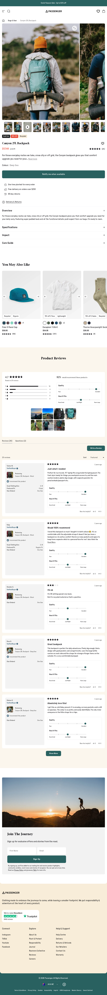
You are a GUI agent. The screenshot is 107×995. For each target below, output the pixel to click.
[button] (97, 149)
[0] (98, 11)
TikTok (4, 939)
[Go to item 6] (56, 127)
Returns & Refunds (63, 943)
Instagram (6, 935)
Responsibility (35, 943)
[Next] (38, 296)
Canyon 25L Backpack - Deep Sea (25, 651)
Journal (32, 947)
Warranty (60, 955)
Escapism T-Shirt (50, 327)
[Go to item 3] (27, 127)
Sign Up (36, 859)
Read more (32, 159)
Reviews (32, 955)
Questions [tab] (20, 441)
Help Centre (61, 935)
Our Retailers (61, 947)
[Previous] (4, 296)
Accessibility (48, 990)
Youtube (5, 943)
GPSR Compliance (65, 990)
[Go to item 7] (66, 127)
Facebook (6, 947)
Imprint (56, 990)
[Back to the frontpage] (3, 20)
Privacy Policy (32, 990)
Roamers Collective (37, 951)
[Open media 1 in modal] (74, 28)
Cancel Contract (88, 990)
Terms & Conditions (20, 990)
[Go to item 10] (95, 127)
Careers (32, 959)
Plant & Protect (35, 939)
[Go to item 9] (85, 127)
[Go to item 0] (8, 127)
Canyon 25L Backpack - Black (24, 476)
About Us (33, 935)
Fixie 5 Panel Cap (9, 327)
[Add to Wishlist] (102, 143)
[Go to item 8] (76, 127)
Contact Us (60, 951)
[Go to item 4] (37, 127)
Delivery (59, 939)
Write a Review (97, 449)
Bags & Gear (12, 21)
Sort (85, 457)
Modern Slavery (76, 990)
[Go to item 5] (47, 127)
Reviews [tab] (7, 441)
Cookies (40, 990)
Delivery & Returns (14, 202)
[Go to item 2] (18, 127)
